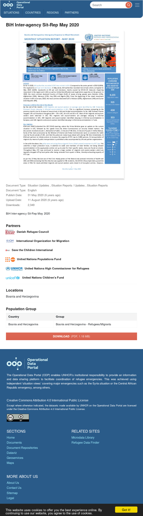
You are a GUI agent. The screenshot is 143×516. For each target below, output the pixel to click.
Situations (11, 12)
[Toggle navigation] (137, 5)
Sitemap (12, 493)
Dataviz (12, 452)
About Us (13, 482)
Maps (10, 463)
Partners (72, 12)
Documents (14, 442)
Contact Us (14, 487)
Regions (53, 12)
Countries (33, 12)
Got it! (126, 509)
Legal (10, 498)
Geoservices (15, 458)
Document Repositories (22, 447)
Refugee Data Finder (85, 442)
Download (71, 336)
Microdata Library (83, 437)
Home (11, 437)
